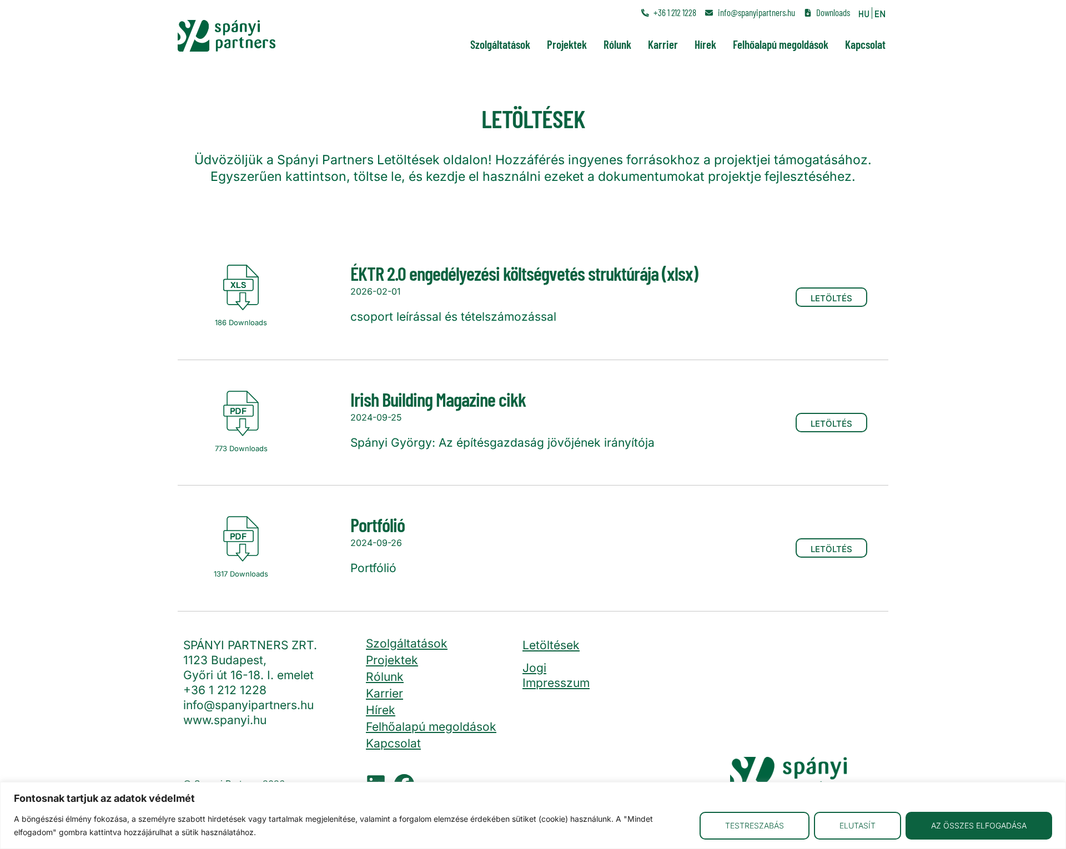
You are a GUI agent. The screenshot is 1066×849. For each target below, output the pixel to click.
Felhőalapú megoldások (780, 44)
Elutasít (857, 825)
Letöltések (551, 645)
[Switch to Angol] (880, 13)
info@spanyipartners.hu (248, 705)
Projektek (567, 44)
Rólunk (617, 44)
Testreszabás (754, 825)
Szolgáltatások (500, 44)
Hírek (705, 44)
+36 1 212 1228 (224, 690)
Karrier (663, 44)
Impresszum (556, 683)
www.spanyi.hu (224, 720)
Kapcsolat (865, 44)
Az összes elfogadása (979, 825)
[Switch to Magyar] (864, 13)
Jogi (534, 668)
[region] (533, 815)
